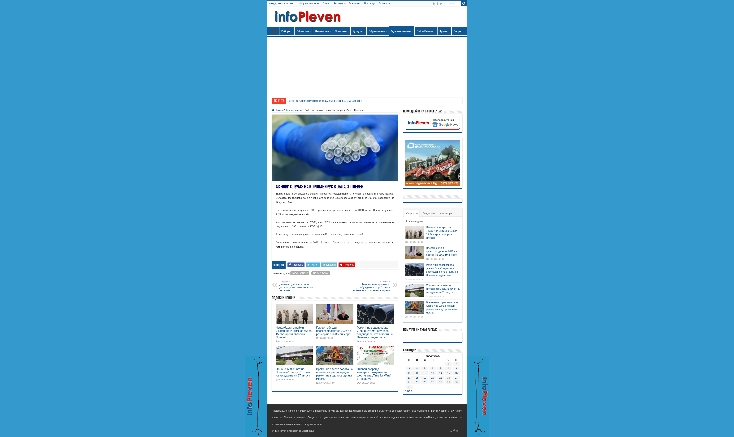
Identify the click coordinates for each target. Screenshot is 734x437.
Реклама (338, 3)
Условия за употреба (300, 430)
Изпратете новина (309, 3)
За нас (326, 3)
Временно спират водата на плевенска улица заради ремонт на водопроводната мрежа (334, 373)
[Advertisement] (367, 65)
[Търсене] (464, 3)
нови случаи (320, 273)
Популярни (428, 213)
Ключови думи (414, 221)
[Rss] (434, 3)
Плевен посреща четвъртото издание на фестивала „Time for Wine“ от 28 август (374, 373)
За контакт (354, 3)
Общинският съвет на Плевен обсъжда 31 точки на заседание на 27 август (293, 372)
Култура (357, 31)
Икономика (322, 31)
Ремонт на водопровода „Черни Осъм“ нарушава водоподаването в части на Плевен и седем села (375, 332)
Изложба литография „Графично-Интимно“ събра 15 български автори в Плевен (294, 332)
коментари (446, 213)
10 (409, 373)
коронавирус (300, 273)
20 (432, 377)
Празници (369, 3)
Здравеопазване (401, 31)
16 (456, 373)
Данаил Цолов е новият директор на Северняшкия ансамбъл (296, 286)
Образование (377, 31)
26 (424, 382)
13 (432, 373)
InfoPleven (280, 430)
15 (448, 373)
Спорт (457, 31)
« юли (408, 390)
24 (409, 382)
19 (424, 377)
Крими (443, 31)
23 (456, 377)
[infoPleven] (306, 15)
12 (424, 373)
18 (417, 377)
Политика (341, 31)
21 (440, 377)
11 (417, 373)
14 (440, 373)
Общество (302, 31)
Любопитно (385, 3)
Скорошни (412, 213)
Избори (285, 31)
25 (417, 382)
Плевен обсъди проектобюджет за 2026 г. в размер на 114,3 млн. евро (324, 100)
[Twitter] (441, 3)
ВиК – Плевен (425, 31)
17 (409, 377)
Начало (274, 31)
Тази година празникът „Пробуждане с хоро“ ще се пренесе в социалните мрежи (371, 286)
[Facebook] (437, 3)
